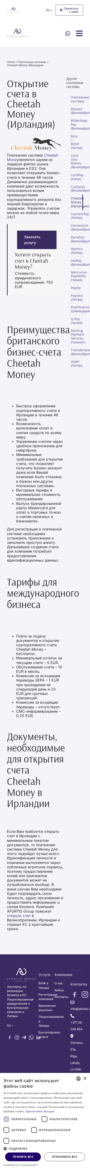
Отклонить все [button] (64, 1157)
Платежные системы (77, 99)
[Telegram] (24, 1037)
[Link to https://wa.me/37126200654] (67, 33)
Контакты (61, 997)
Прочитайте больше (39, 1111)
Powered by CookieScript (20, 1165)
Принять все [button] (23, 1157)
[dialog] (45, 1121)
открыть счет (19, 915)
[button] (45, 1148)
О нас (58, 983)
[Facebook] (9, 1037)
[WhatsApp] (31, 1037)
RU (49, 10)
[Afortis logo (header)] (13, 9)
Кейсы (59, 990)
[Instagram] (17, 1037)
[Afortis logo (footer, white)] (21, 970)
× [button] (85, 1078)
